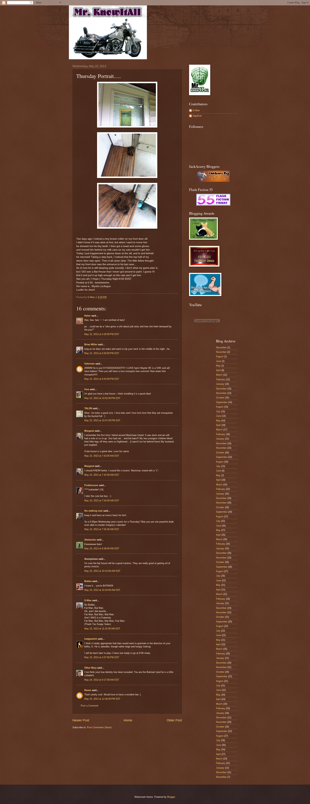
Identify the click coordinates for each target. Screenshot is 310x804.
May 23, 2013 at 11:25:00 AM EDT (102, 628)
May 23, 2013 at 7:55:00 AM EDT (101, 529)
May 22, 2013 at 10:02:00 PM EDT (102, 398)
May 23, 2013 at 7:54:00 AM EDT (101, 500)
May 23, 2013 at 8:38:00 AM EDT (101, 548)
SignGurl (197, 115)
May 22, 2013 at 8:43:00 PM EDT (101, 379)
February (220, 379)
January (220, 384)
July (218, 411)
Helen (87, 315)
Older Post (174, 720)
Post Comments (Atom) (99, 727)
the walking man (93, 510)
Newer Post (80, 720)
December (221, 347)
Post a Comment (89, 705)
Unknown (89, 363)
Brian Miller (90, 344)
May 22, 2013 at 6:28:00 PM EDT (101, 334)
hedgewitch (90, 638)
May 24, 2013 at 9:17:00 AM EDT (101, 679)
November (221, 352)
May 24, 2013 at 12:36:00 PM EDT (102, 698)
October (220, 397)
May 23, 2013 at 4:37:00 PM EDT (101, 657)
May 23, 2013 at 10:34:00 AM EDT (102, 590)
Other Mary (90, 667)
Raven (87, 690)
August (219, 356)
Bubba (87, 581)
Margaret (89, 430)
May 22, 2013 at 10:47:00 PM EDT (102, 420)
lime (86, 389)
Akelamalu (90, 539)
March (219, 374)
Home (128, 720)
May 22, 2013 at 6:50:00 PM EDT (101, 353)
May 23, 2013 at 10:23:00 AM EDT (102, 571)
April (218, 370)
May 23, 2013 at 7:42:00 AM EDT (101, 455)
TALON (88, 408)
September (221, 402)
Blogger (171, 797)
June (218, 361)
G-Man (87, 600)
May (218, 365)
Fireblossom (91, 485)
